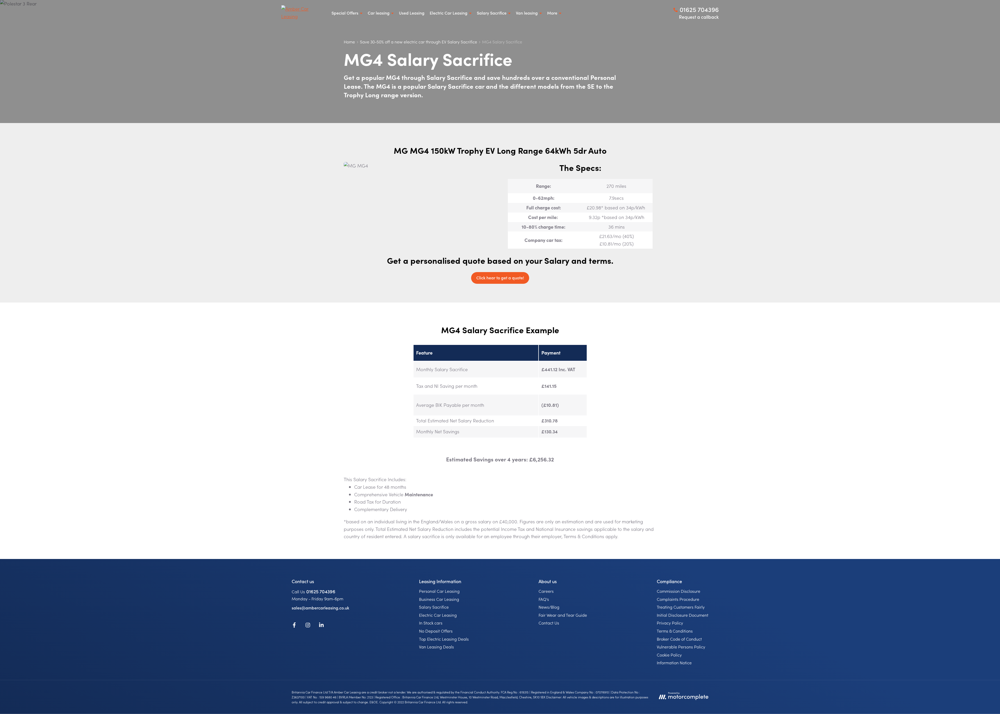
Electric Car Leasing (438, 615)
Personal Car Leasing (439, 591)
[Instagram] (308, 626)
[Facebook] (294, 626)
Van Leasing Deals (436, 646)
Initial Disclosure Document (682, 615)
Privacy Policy (670, 623)
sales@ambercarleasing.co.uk (320, 607)
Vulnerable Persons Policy (681, 646)
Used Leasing (411, 13)
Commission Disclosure (678, 591)
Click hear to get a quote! (500, 277)
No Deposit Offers (436, 631)
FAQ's (544, 599)
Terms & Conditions (675, 631)
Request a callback (699, 17)
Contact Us (549, 623)
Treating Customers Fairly (681, 607)
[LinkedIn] (321, 626)
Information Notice (674, 662)
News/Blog (549, 607)
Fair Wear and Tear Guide (563, 615)
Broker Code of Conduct (679, 639)
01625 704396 (320, 591)
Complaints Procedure (678, 599)
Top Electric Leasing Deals (444, 639)
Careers (546, 591)
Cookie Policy (669, 655)
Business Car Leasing (439, 599)
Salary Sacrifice (434, 607)
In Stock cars (430, 623)
